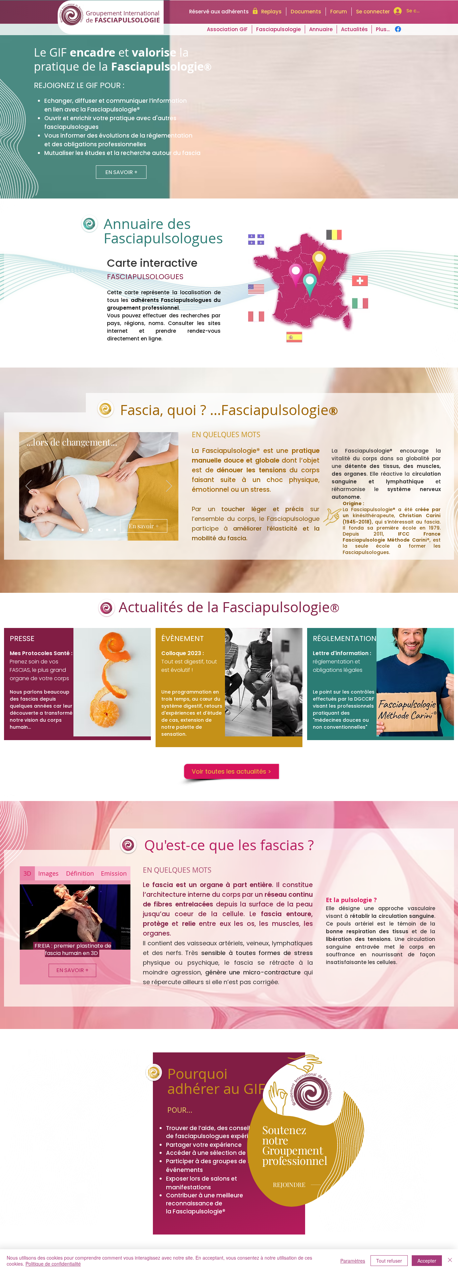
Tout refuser (389, 1260)
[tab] (27, 873)
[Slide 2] (91, 530)
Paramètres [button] (352, 1260)
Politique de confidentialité (53, 1263)
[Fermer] (450, 1261)
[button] (354, 29)
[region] (229, 283)
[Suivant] (169, 486)
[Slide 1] (82, 530)
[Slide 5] (115, 530)
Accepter (426, 1260)
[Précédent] (28, 486)
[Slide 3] (99, 530)
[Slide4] (107, 530)
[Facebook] (398, 29)
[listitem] (77, 684)
